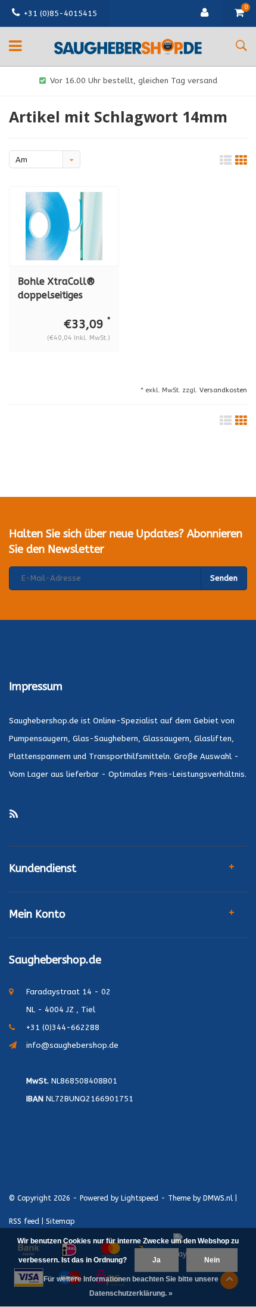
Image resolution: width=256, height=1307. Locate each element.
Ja (156, 1260)
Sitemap (60, 1221)
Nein (212, 1260)
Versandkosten (223, 390)
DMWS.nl (218, 1198)
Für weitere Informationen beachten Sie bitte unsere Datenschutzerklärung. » (130, 1286)
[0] (239, 13)
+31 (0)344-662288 (62, 1027)
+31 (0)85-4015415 (60, 13)
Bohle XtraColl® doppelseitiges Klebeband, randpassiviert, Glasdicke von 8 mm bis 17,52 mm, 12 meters (64, 289)
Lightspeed (139, 1198)
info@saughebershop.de (72, 1045)
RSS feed (24, 1221)
